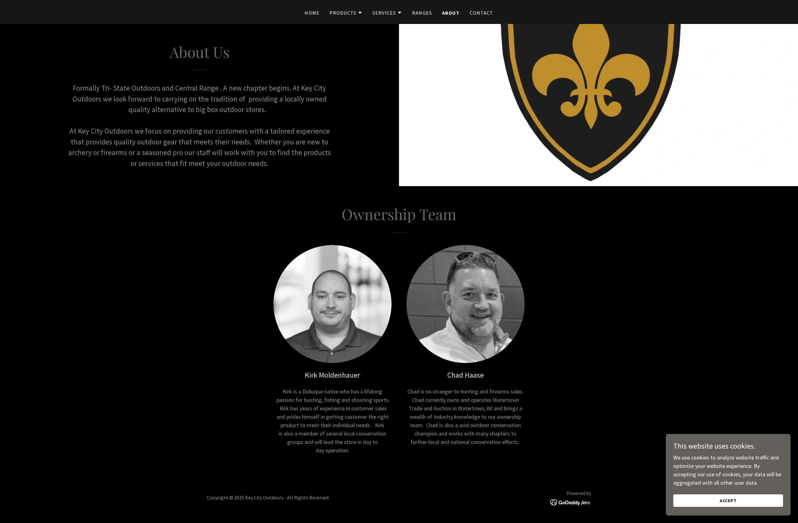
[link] (570, 501)
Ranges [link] (422, 13)
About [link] (451, 13)
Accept (728, 500)
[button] (346, 12)
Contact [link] (481, 13)
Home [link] (312, 13)
